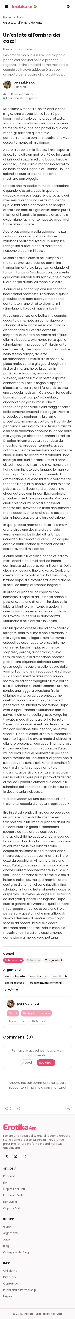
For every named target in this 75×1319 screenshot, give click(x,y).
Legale (7, 1296)
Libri (5, 1183)
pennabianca (24, 82)
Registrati (46, 1063)
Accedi (27, 1063)
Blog (6, 1246)
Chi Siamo (10, 1271)
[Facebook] (15, 1156)
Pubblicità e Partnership (19, 1290)
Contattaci (11, 1284)
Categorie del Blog (16, 1252)
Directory (9, 1277)
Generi (7, 1227)
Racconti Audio (13, 1195)
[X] (6, 1156)
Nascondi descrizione (18, 49)
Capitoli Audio (12, 1208)
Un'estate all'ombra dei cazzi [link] (23, 23)
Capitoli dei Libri (14, 1189)
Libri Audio (10, 1202)
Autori (7, 1239)
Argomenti (10, 1233)
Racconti (23, 17)
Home (7, 17)
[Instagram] (24, 1156)
